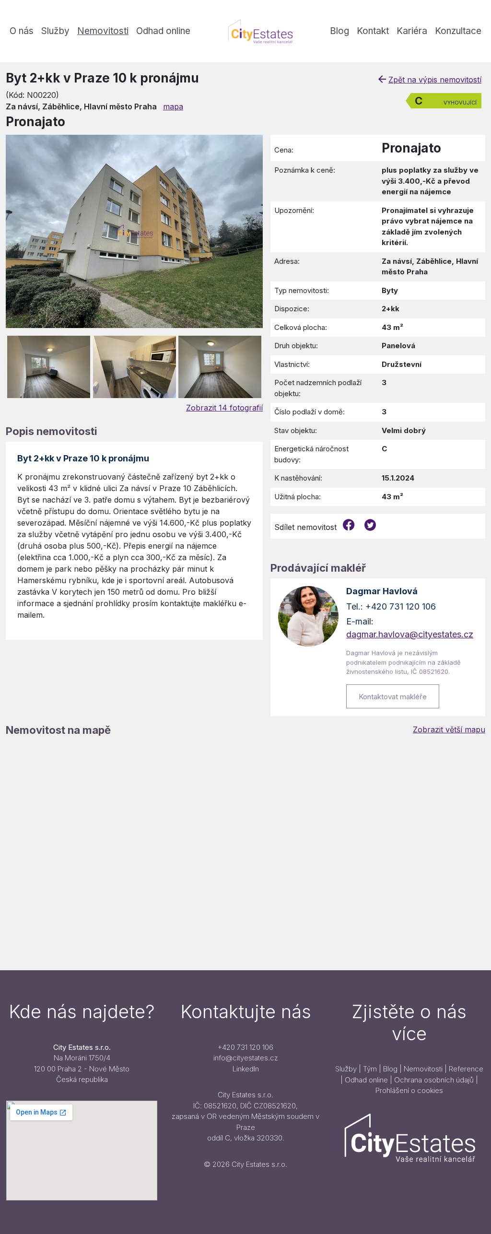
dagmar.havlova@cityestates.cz (409, 634)
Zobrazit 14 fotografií (224, 407)
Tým (370, 1068)
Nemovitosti (103, 30)
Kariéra (412, 30)
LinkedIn (246, 1068)
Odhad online (163, 30)
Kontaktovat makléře (393, 696)
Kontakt (373, 30)
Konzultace (458, 30)
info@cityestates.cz (245, 1057)
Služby (55, 30)
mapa (173, 106)
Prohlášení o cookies (409, 1090)
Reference (466, 1068)
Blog (339, 30)
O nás (22, 30)
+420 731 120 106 (245, 1047)
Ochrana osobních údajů (434, 1079)
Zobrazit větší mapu (449, 729)
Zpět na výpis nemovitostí (434, 79)
